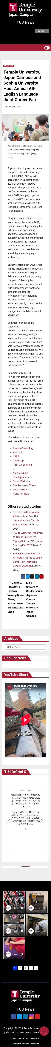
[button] (42, 47)
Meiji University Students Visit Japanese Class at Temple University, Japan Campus (34, 599)
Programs (35, 1044)
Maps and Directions (34, 1039)
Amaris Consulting (23, 448)
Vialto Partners (21, 493)
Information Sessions (20, 1044)
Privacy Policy (25, 1032)
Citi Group (18, 460)
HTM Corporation (22, 464)
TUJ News (25, 22)
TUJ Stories (9, 66)
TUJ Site (12, 1039)
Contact (21, 1039)
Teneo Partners (21, 481)
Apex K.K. (18, 452)
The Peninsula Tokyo (24, 485)
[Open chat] (44, 1031)
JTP (15, 468)
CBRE (16, 456)
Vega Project (20, 489)
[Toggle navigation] (21, 48)
